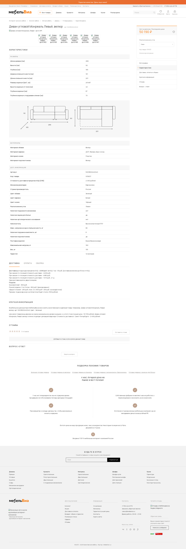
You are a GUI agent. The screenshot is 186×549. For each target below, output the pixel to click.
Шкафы (93, 13)
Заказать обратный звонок (141, 6)
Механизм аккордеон (16, 485)
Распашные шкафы (119, 477)
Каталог (68, 506)
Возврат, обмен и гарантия (74, 514)
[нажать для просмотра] (43, 37)
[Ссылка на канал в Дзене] (134, 529)
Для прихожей (117, 480)
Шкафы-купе (116, 474)
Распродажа (115, 13)
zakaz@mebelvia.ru (128, 511)
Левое (142, 44)
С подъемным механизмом (52, 483)
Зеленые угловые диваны (40, 372)
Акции (66, 6)
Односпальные (48, 474)
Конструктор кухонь (154, 483)
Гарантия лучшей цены (101, 511)
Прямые (11, 474)
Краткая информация (146, 77)
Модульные (151, 477)
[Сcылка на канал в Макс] (130, 529)
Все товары (46, 13)
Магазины (96, 509)
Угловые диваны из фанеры (82, 372)
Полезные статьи (75, 6)
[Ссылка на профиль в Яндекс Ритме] (138, 529)
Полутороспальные (50, 477)
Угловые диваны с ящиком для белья (142, 372)
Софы (11, 483)
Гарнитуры (150, 474)
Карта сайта (97, 517)
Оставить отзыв (121, 332)
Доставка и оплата (45, 6)
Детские (81, 480)
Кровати (70, 13)
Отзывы (142, 82)
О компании (34, 6)
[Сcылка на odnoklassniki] (127, 529)
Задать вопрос (69, 354)
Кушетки (12, 480)
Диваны (58, 13)
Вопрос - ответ (144, 87)
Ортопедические (15, 488)
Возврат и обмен (58, 6)
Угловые (12, 477)
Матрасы (81, 13)
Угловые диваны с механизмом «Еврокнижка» (110, 372)
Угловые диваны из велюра (60, 372)
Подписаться (113, 460)
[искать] (154, 12)
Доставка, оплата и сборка (148, 72)
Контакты (86, 6)
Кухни (103, 13)
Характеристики (145, 68)
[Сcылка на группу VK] (123, 529)
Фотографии (143, 63)
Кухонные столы (152, 480)
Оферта (67, 519)
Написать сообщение (159, 528)
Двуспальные (48, 480)
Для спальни (116, 483)
